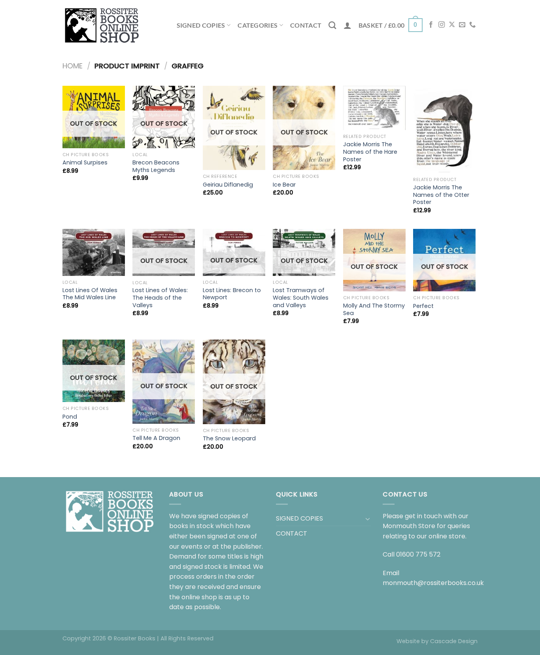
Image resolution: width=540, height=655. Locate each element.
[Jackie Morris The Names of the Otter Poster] (444, 129)
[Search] (332, 25)
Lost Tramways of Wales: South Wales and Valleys (301, 298)
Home (72, 66)
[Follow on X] (452, 24)
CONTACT (305, 25)
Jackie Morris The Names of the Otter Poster (441, 195)
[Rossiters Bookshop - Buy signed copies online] (102, 25)
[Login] (347, 25)
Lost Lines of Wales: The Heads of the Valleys (160, 298)
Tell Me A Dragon (156, 438)
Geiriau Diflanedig (228, 185)
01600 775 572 (418, 554)
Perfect (423, 306)
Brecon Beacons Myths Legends (155, 166)
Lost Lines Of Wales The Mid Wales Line (89, 294)
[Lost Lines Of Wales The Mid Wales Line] (93, 252)
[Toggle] (367, 518)
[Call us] (472, 24)
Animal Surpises (85, 162)
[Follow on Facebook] (431, 24)
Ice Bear (284, 185)
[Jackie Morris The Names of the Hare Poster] (374, 108)
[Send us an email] (462, 24)
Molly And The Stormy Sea (374, 309)
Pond (69, 417)
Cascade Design (454, 641)
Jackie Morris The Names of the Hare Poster (370, 152)
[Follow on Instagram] (441, 24)
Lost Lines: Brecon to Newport (232, 294)
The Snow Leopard (229, 438)
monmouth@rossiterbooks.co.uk (433, 582)
